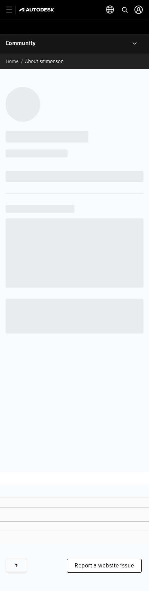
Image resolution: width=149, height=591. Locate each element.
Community (21, 43)
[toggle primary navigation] (13, 10)
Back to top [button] (16, 565)
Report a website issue (104, 566)
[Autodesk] (37, 9)
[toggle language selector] (110, 9)
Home (12, 61)
